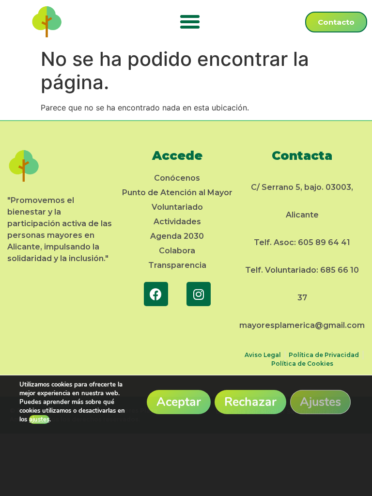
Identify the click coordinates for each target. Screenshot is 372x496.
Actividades (177, 221)
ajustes (39, 419)
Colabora (177, 250)
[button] (190, 22)
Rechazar (250, 402)
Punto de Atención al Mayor (177, 192)
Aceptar (178, 402)
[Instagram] (198, 294)
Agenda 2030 (177, 236)
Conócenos (177, 178)
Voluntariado (177, 207)
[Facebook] (156, 294)
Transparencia (177, 265)
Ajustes (320, 402)
